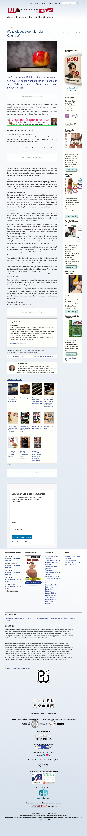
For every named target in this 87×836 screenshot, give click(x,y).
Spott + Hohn (49, 589)
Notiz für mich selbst (52, 577)
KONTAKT (30, 618)
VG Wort (43, 719)
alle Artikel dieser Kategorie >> (18, 343)
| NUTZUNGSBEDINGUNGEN (58, 618)
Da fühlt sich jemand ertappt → (43, 356)
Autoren (51, 3)
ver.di (52, 752)
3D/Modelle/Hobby (51, 556)
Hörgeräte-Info (9, 817)
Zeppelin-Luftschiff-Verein (55, 719)
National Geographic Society (31, 719)
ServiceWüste (49, 583)
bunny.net (58, 803)
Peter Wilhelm (22, 364)
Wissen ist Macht (51, 599)
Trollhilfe (68, 558)
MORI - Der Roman (59, 817)
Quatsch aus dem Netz (52, 579)
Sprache (48, 591)
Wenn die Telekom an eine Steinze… (12, 559)
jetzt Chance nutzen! (33, 583)
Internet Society (16, 719)
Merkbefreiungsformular (73, 562)
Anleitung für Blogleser (72, 556)
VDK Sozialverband (70, 719)
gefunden (48, 569)
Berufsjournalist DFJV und (41, 752)
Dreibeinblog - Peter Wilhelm (21, 669)
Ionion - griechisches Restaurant (23, 817)
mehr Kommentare (11, 591)
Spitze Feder (49, 587)
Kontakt (44, 3)
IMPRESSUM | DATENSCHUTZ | (16, 618)
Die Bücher (37, 3)
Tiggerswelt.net (47, 803)
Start (31, 3)
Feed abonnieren (70, 564)
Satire (47, 581)
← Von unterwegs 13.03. (16, 356)
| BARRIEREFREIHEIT (41, 618)
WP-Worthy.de (69, 817)
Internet (47, 575)
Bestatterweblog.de (48, 817)
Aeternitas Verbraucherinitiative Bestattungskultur (43, 760)
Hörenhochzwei (36, 820)
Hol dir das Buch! (72, 88)
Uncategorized (50, 597)
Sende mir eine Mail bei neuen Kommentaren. (30, 542)
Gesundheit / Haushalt (52, 573)
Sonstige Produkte (51, 585)
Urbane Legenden (71, 560)
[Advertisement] (32, 96)
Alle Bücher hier (72, 91)
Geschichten (49, 571)
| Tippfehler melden (28, 350)
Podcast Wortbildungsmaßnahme (50, 820)
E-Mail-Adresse (17, 529)
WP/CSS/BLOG (50, 601)
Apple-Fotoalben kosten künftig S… (13, 580)
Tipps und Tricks (50, 593)
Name (14, 522)
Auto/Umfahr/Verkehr (52, 560)
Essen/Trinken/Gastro (52, 566)
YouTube (57, 3)
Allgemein (48, 558)
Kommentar (16, 502)
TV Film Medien (50, 595)
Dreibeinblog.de (37, 817)
